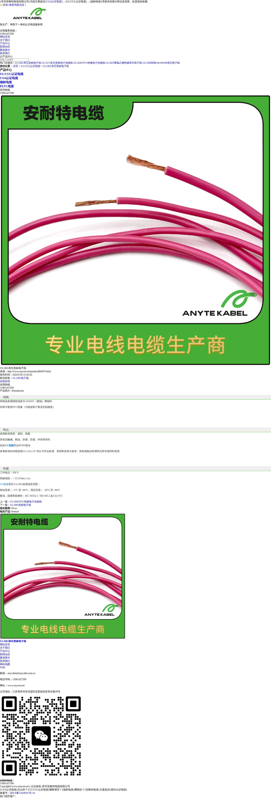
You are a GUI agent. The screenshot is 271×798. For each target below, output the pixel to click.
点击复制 (36, 786)
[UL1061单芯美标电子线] (62, 638)
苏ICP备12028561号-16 (22, 793)
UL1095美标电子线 (20, 505)
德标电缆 (6, 82)
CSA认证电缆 (9, 78)
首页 (15, 66)
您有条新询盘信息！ (15, 4)
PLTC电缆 (7, 86)
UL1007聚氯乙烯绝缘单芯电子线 (124, 62)
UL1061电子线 (21, 378)
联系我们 (5, 53)
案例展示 (5, 50)
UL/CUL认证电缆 (30, 66)
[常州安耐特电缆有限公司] (31, 21)
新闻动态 (5, 46)
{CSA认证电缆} (54, 1)
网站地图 (5, 664)
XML (3, 667)
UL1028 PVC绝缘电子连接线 (89, 62)
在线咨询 (5, 381)
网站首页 (5, 36)
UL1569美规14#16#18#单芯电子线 (161, 62)
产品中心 (5, 43)
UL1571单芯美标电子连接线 (57, 62)
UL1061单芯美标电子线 (28, 62)
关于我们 (5, 40)
